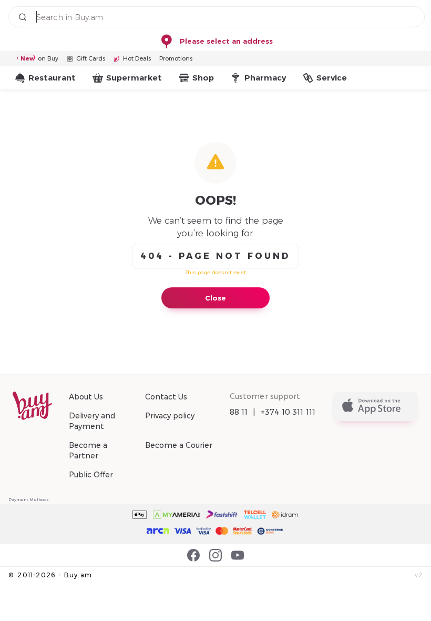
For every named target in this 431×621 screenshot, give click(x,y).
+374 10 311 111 (288, 412)
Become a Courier (178, 445)
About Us (86, 397)
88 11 (239, 412)
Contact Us (166, 397)
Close (215, 298)
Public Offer (91, 474)
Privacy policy (169, 415)
